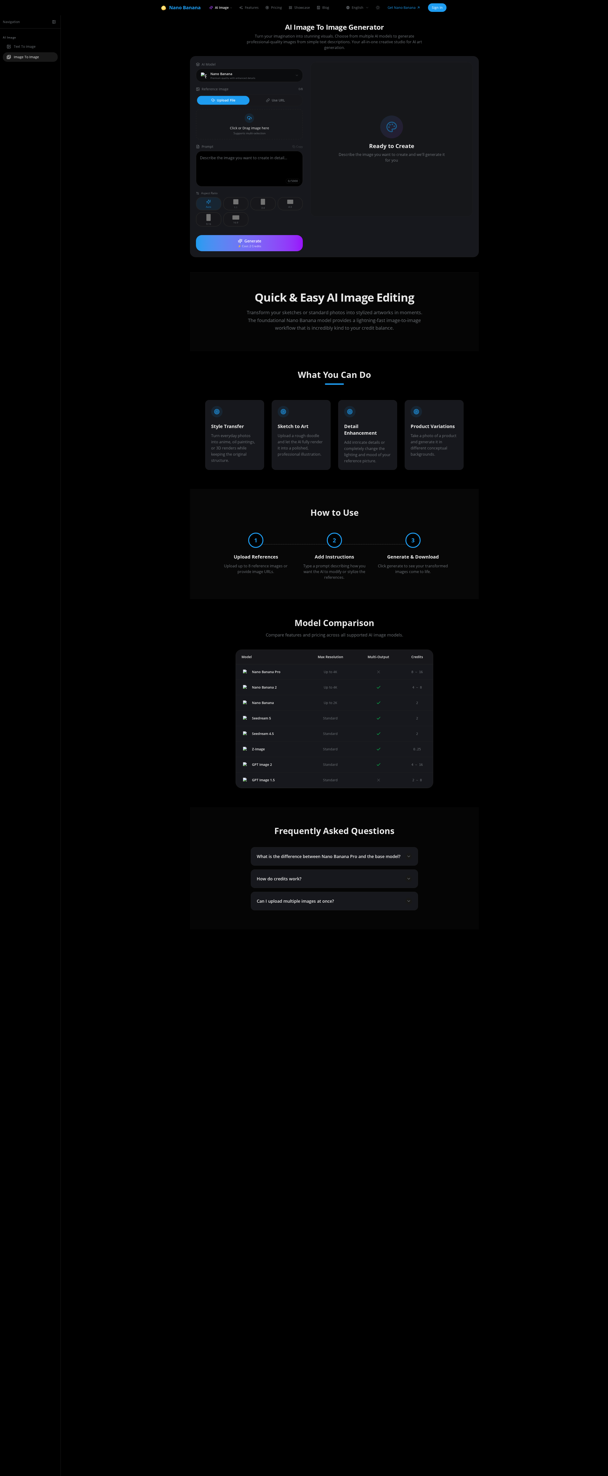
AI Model (209, 64)
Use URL (278, 100)
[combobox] (357, 7)
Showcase (302, 7)
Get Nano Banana (402, 7)
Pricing (276, 7)
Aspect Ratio (209, 193)
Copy (299, 147)
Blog (325, 7)
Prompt (207, 146)
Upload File (226, 100)
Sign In (437, 7)
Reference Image (215, 89)
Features (252, 7)
